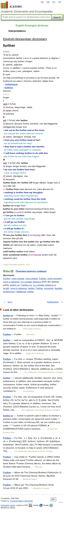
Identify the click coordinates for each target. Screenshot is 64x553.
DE (48, 2)
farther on (15, 285)
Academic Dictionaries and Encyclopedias (27, 11)
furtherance (53, 302)
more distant (31, 278)
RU (42, 2)
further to (8, 315)
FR (59, 2)
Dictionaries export (8, 505)
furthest (9, 87)
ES (54, 2)
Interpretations (17, 31)
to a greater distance (31, 281)
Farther (6, 278)
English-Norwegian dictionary (32, 25)
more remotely (54, 278)
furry (10, 302)
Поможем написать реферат (31, 271)
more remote (17, 278)
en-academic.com (12, 5)
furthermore (11, 84)
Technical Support (16, 501)
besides (58, 288)
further (6, 340)
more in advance (11, 281)
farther (31, 288)
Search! (57, 17)
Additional (21, 291)
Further (7, 334)
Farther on (26, 285)
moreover (48, 288)
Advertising (28, 501)
